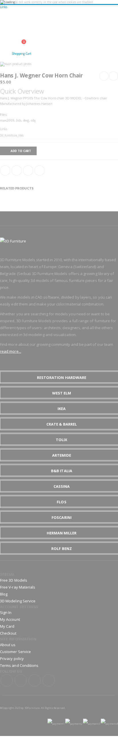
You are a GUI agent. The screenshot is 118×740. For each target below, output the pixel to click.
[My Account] (5, 52)
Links (3, 7)
